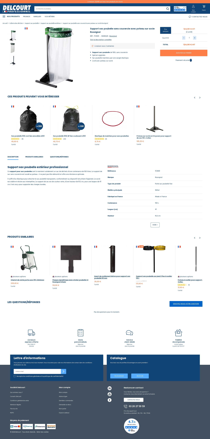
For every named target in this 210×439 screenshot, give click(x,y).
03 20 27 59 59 (136, 406)
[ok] (63, 371)
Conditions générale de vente (19, 400)
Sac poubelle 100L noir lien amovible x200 (28, 136)
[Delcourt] (17, 8)
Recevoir (140, 376)
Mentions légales (15, 404)
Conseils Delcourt (15, 396)
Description (13, 156)
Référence (112, 171)
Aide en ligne (63, 396)
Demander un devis (65, 404)
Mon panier (62, 408)
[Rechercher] (167, 8)
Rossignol (113, 36)
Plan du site (14, 408)
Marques (37, 16)
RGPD (12, 412)
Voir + (155, 224)
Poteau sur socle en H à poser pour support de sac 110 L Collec (154, 137)
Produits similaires (34, 156)
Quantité (165, 38)
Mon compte (63, 392)
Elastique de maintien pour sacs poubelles (112, 136)
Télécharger (119, 376)
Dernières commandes (66, 400)
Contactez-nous (133, 400)
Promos (26, 16)
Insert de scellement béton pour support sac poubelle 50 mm (112, 277)
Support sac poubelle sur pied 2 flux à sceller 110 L (154, 277)
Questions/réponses (59, 156)
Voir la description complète (100, 39)
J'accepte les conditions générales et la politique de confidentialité (39, 376)
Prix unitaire (165, 30)
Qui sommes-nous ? (16, 392)
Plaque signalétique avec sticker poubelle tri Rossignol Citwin (70, 281)
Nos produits (13, 16)
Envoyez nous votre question (186, 303)
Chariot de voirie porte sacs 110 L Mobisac (27, 280)
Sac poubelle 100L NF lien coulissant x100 (69, 136)
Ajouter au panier (183, 52)
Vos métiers (50, 16)
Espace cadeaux (64, 412)
